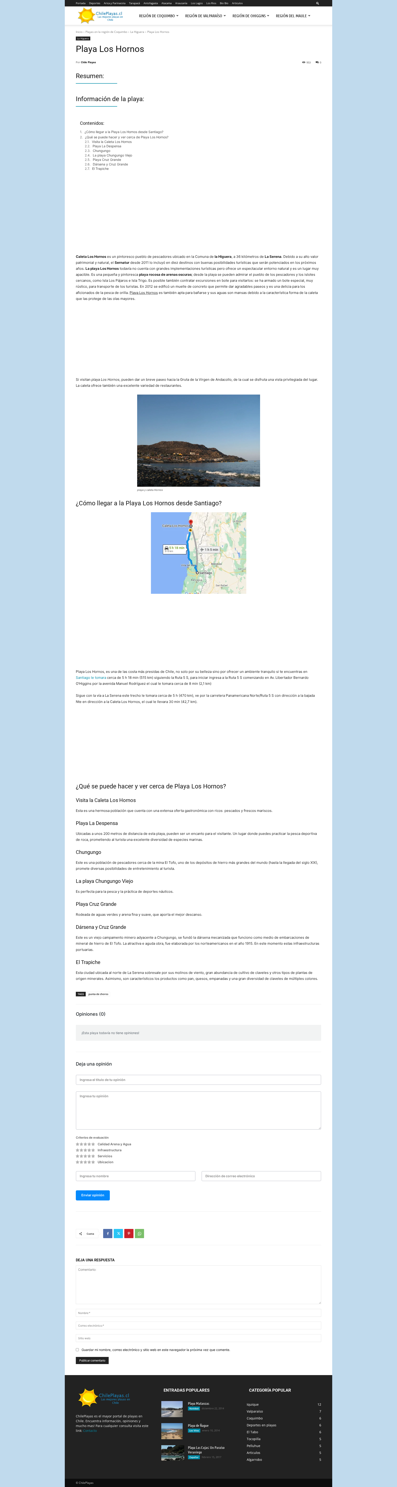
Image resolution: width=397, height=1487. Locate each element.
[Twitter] (118, 1233)
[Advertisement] (198, 217)
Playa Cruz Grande (107, 160)
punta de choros (98, 994)
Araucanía (181, 3)
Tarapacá (134, 3)
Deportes (94, 3)
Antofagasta (151, 3)
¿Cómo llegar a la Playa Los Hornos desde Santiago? (124, 132)
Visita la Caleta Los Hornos (112, 142)
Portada (80, 3)
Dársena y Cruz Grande (110, 164)
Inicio (79, 32)
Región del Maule (291, 15)
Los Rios (211, 3)
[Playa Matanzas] (172, 1409)
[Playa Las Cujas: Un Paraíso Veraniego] (172, 1453)
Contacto (90, 1430)
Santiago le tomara (91, 677)
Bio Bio (224, 3)
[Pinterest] (128, 1233)
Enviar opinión (92, 1195)
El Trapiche (100, 169)
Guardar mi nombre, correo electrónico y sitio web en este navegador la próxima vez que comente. (156, 1350)
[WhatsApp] (139, 1233)
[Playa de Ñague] (172, 1431)
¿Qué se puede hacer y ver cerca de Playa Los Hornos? (126, 137)
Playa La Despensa (107, 146)
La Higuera (137, 32)
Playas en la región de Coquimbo (106, 32)
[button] (317, 3)
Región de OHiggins (249, 15)
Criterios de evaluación (92, 1137)
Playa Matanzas (198, 1403)
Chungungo (101, 151)
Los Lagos (197, 3)
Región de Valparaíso (203, 15)
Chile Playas (88, 62)
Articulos (237, 3)
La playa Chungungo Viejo (112, 155)
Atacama (167, 3)
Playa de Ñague (198, 1425)
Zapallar (193, 1457)
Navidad (193, 1408)
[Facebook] (107, 1233)
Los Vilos (194, 1430)
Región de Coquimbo (157, 15)
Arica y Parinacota (114, 3)
